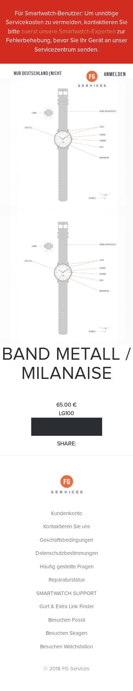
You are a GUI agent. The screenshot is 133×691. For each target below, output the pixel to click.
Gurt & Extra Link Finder (66, 606)
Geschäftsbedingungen (66, 540)
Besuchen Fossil (66, 620)
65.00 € (66, 405)
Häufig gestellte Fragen (67, 566)
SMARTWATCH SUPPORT (66, 593)
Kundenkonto (66, 513)
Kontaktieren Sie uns (66, 526)
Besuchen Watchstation (66, 646)
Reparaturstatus (67, 580)
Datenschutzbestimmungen (66, 553)
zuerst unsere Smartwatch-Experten (68, 32)
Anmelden (115, 73)
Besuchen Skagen (66, 633)
